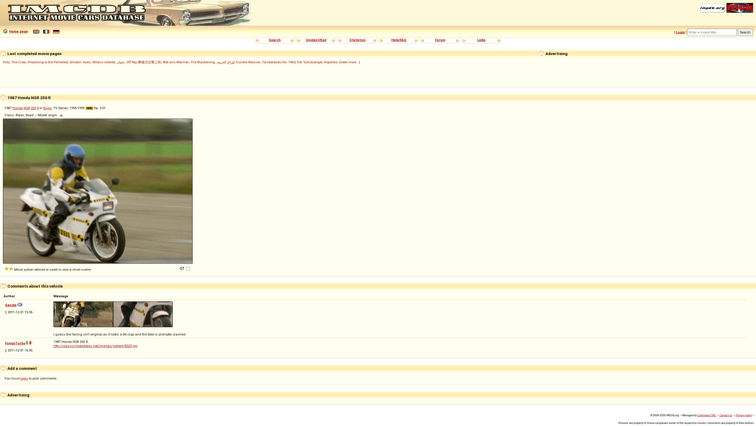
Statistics (357, 40)
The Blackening (202, 62)
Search (275, 40)
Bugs (47, 108)
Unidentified (316, 40)
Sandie (11, 305)
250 (33, 108)
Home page (18, 31)
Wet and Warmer (176, 62)
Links (481, 40)
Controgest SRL (706, 415)
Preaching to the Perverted (48, 62)
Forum (440, 40)
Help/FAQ (398, 40)
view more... (349, 62)
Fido (6, 62)
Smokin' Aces (80, 62)
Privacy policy (744, 415)
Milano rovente (103, 62)
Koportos (331, 62)
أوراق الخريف (225, 62)
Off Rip (131, 62)
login (24, 378)
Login (680, 32)
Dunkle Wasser (248, 62)
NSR (27, 108)
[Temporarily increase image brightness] (182, 268)
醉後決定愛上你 (149, 62)
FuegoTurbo (15, 343)
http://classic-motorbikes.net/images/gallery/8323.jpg (95, 346)
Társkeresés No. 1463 (278, 62)
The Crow (18, 62)
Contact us (725, 415)
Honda (17, 108)
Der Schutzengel (309, 62)
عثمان (121, 62)
